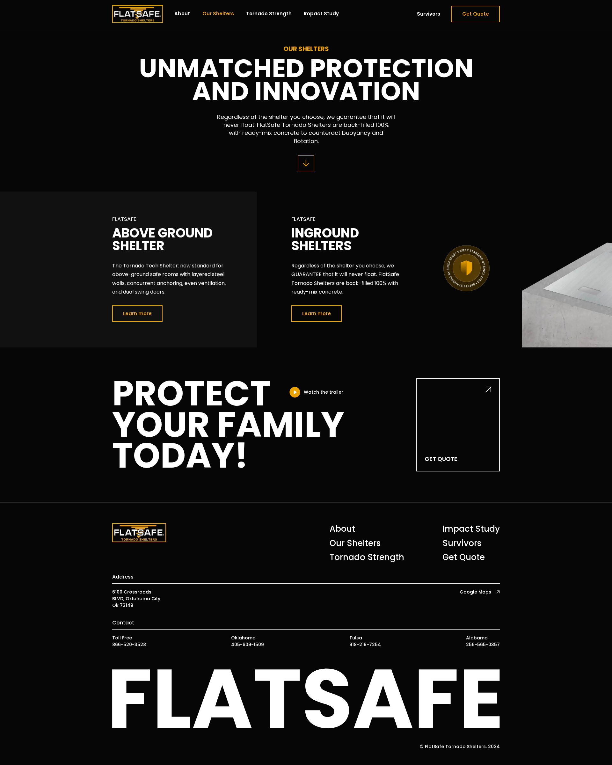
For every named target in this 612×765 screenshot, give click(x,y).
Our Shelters (218, 13)
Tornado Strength (269, 13)
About (182, 13)
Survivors (428, 14)
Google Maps (475, 592)
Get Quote (475, 14)
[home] (137, 14)
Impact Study (321, 13)
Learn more (137, 313)
